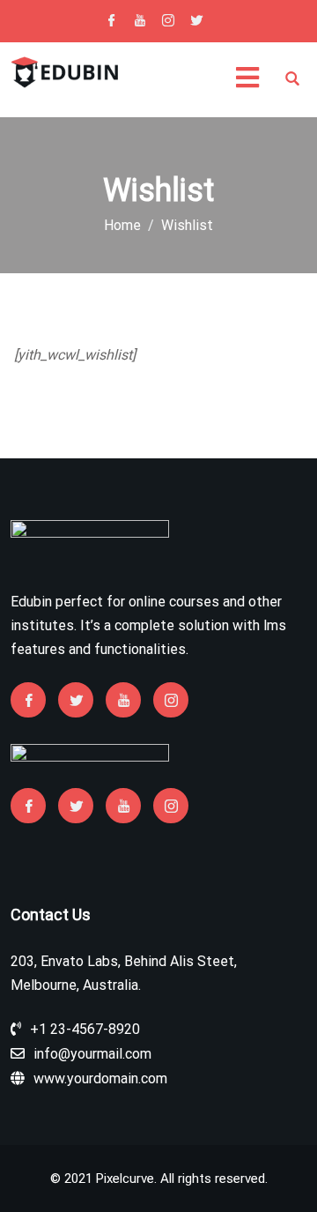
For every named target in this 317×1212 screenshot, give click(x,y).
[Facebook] (112, 22)
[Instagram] (168, 22)
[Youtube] (140, 22)
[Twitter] (196, 22)
